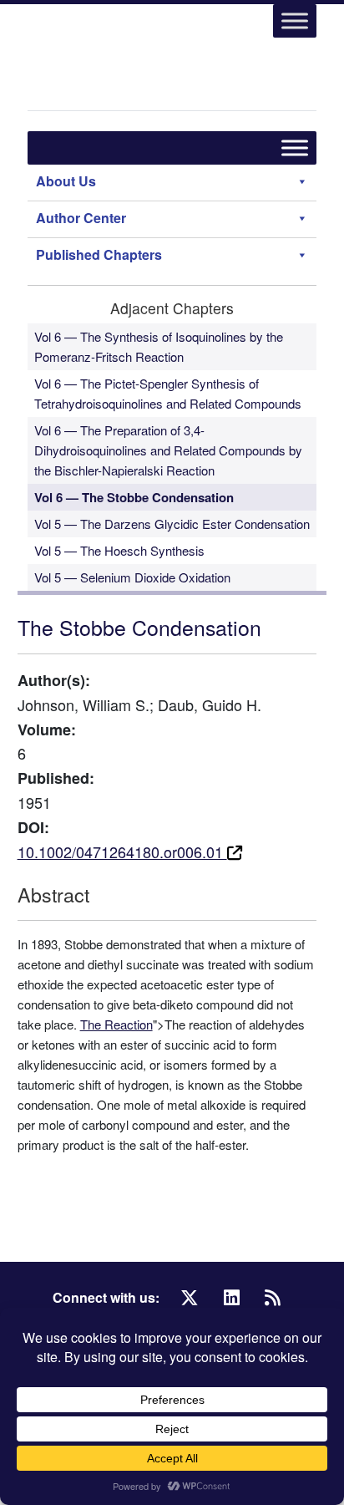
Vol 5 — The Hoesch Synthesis (119, 550)
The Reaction (116, 1024)
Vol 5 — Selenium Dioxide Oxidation (132, 577)
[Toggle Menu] (294, 20)
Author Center (81, 217)
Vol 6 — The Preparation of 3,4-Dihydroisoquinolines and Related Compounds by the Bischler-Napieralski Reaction (168, 450)
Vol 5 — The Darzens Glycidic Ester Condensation (172, 523)
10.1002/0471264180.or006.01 (122, 851)
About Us (66, 181)
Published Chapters (99, 254)
